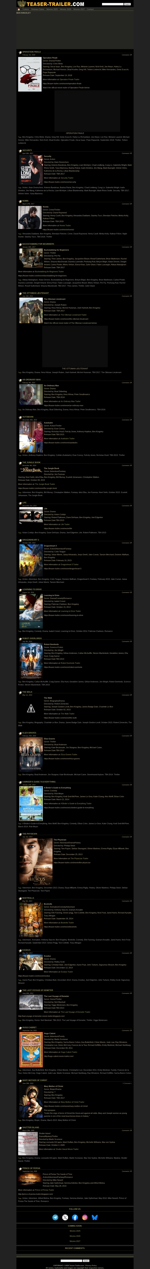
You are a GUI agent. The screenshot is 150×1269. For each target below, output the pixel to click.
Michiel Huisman (84, 372)
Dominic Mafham (69, 579)
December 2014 (64, 980)
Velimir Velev (23, 194)
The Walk (27, 692)
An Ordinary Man (31, 380)
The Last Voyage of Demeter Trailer (75, 1012)
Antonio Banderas (51, 188)
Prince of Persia (31, 1168)
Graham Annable (103, 940)
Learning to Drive (32, 589)
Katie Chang (107, 824)
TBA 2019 (41, 237)
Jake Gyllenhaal (91, 1198)
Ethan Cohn (83, 824)
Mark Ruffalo (63, 1158)
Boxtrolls (28, 898)
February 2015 (104, 579)
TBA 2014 (109, 775)
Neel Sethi (103, 492)
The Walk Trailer (67, 714)
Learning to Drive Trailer (71, 611)
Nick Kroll (44, 140)
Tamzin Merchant (57, 582)
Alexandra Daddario (30, 234)
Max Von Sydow (90, 1158)
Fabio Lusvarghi (64, 283)
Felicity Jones (89, 455)
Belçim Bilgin (80, 280)
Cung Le (101, 188)
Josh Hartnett (70, 372)
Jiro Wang (30, 191)
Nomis (25, 201)
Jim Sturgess (53, 775)
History (92, 888)
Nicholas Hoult (102, 455)
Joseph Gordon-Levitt (91, 722)
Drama (48, 137)
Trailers (25, 9)
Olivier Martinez (102, 888)
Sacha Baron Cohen (122, 1073)
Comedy (37, 631)
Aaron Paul (27, 980)
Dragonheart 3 (30, 540)
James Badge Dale (73, 722)
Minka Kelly (104, 234)
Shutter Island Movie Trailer (67, 1149)
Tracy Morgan (75, 943)
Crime (70, 234)
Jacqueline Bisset (79, 283)
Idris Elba (83, 492)
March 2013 (52, 1120)
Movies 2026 (65, 9)
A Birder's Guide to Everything (34, 824)
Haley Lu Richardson (81, 137)
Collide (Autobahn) (64, 455)
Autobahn (27, 417)
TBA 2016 (101, 410)
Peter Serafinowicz (88, 410)
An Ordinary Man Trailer (71, 401)
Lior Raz (104, 137)
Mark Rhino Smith (104, 191)
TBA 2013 (57, 1020)
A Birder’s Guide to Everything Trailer (76, 804)
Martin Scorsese (63, 1073)
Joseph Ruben (58, 372)
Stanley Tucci (30, 237)
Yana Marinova (36, 194)
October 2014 (81, 631)
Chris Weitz (39, 137)
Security (27, 150)
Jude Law (52, 1073)
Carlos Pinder (119, 280)
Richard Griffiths (106, 1073)
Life (24, 503)
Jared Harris (116, 940)
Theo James (72, 286)
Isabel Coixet (54, 631)
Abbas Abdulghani (30, 280)
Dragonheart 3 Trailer (70, 565)
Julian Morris (43, 582)
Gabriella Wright (112, 188)
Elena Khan (52, 283)
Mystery (117, 1158)
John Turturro (103, 980)
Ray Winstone (93, 1073)
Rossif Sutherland (32, 286)
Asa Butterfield (38, 1070)
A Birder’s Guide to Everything (39, 782)
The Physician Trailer (79, 858)
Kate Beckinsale (66, 775)
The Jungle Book (31, 462)
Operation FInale (31, 52)
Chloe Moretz (62, 1070)
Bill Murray (48, 492)
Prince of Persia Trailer (44, 1190)
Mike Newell (113, 1198)
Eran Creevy (78, 455)
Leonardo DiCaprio (49, 1158)
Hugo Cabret (29, 1027)
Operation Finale (68, 140)
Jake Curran (116, 579)
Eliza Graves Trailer (69, 755)
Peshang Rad (112, 283)
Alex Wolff (52, 824)
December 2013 (50, 888)
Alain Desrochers (36, 188)
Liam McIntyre (60, 191)
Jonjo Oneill (32, 582)
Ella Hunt (65, 682)
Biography (38, 722)
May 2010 (103, 1198)
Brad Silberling (55, 410)
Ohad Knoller (54, 140)
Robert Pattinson (90, 533)
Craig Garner (54, 682)
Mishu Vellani (93, 283)
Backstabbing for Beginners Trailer (49, 272)
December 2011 (90, 1070)
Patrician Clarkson (96, 631)
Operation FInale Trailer (69, 79)
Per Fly (103, 283)
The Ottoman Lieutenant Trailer (74, 315)
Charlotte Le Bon (51, 722)
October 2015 (114, 492)
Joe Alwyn (95, 137)
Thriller (118, 140)
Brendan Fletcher (59, 234)
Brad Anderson (40, 775)
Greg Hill (55, 137)
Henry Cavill (93, 234)
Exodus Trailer (67, 972)
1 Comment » (127, 1083)
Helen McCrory (29, 1073)
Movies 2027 (79, 9)
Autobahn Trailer (68, 439)
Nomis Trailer (65, 226)
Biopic (37, 1120)
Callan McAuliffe (41, 682)
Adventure (26, 492)
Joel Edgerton (72, 533)
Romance (109, 631)
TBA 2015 (114, 455)
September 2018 (107, 140)
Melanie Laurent (115, 137)
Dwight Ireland (40, 283)
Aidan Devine (44, 280)
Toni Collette (63, 943)
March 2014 (23, 827)
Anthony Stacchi (48, 940)
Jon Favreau (93, 492)
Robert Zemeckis (120, 722)
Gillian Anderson (91, 682)
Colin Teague (55, 579)
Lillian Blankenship (75, 191)
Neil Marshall (46, 1020)
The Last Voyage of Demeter (37, 990)
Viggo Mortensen (100, 1020)
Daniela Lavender (25, 283)
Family (114, 1070)
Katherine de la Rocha (44, 191)
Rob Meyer (33, 827)
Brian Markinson (105, 280)
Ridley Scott (115, 980)
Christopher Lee (75, 1070)
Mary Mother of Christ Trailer (72, 1102)
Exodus (26, 950)
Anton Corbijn (28, 533)
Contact (90, 9)
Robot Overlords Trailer (70, 663)
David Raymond (80, 234)
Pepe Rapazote (92, 140)
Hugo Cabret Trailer (69, 1052)
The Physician (29, 834)
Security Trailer (67, 178)
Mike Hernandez (32, 140)
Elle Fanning (89, 940)
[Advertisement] (75, 31)
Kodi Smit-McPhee (121, 824)
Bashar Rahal (65, 188)
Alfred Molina (43, 1198)
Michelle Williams (105, 1158)
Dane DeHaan (53, 533)
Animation (36, 940)
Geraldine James (76, 682)
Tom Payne (45, 891)
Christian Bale (51, 980)
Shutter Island (30, 1127)
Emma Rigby (82, 888)
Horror (37, 1020)
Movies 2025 (52, 9)
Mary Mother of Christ (34, 1080)
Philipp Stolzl (115, 888)
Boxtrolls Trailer (67, 923)
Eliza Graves (29, 733)
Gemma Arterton (76, 1198)
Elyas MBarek (70, 888)
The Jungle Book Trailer (45, 484)
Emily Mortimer (104, 1070)
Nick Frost (126, 940)
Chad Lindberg (90, 188)
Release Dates (37, 9)
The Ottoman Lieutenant (35, 293)
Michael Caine (80, 775)
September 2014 (39, 943)
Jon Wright (103, 682)
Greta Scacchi (66, 137)
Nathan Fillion (116, 234)
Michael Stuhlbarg (78, 1073)
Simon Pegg (52, 943)
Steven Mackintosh (33, 685)
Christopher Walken (62, 492)
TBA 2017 (125, 191)
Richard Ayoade (25, 943)
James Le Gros (94, 824)
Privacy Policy (91, 1265)
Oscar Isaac (80, 140)
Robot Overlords (32, 638)
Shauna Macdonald (49, 286)
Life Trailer (65, 524)
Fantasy (74, 492)
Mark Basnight (90, 191)
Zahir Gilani (90, 286)
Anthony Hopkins (36, 455)
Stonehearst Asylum (95, 775)
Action (25, 188)
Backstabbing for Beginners (38, 244)
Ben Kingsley (28, 137)
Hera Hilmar (46, 372)
